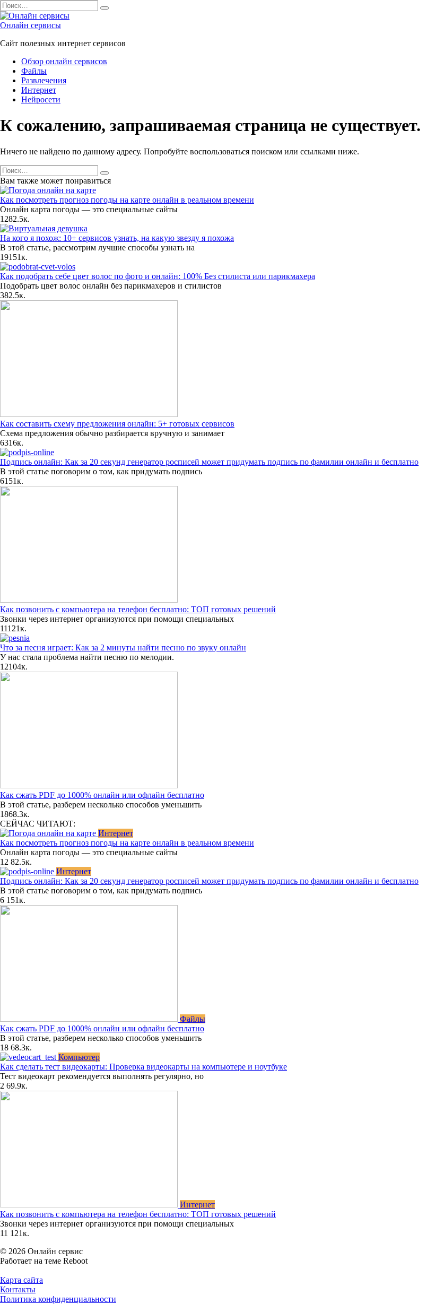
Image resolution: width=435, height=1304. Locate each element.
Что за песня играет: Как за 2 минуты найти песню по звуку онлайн (123, 647)
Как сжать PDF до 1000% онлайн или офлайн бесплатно (102, 794)
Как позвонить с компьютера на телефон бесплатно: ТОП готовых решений (138, 609)
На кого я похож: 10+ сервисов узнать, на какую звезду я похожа (117, 237)
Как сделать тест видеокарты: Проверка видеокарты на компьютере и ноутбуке (143, 1066)
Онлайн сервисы (30, 25)
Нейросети (40, 99)
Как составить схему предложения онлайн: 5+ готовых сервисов (117, 423)
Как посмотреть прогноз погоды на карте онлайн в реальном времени (127, 199)
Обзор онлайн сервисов (64, 61)
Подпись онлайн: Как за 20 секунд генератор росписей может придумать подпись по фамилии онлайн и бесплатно (209, 461)
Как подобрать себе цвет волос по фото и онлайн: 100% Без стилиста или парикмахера (157, 276)
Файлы (34, 70)
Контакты (18, 1289)
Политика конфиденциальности (58, 1298)
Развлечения (43, 80)
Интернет (38, 89)
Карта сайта (21, 1279)
